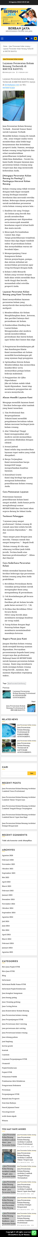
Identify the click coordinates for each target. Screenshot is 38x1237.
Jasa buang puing (9, 997)
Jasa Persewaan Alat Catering (14, 1024)
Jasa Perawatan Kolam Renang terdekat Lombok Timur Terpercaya (25, 1156)
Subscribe (35, 38)
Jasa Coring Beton (9, 1006)
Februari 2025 (8, 891)
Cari (5, 767)
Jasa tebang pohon (10, 1037)
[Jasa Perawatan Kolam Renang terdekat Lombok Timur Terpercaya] (9, 1156)
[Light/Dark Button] (27, 38)
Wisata (5, 1120)
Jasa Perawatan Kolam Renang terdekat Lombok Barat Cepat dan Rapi (26, 1187)
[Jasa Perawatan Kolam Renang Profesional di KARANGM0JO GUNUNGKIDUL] (9, 730)
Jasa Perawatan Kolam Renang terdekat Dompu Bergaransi (24, 1203)
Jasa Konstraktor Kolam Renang (15, 1011)
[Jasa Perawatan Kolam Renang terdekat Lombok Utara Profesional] (9, 1140)
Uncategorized (8, 1112)
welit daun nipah (9, 1116)
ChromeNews (13, 1234)
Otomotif (6, 1063)
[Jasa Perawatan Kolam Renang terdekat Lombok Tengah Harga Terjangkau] (9, 1172)
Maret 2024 (6, 939)
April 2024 (6, 934)
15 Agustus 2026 (24, 1147)
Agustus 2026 (7, 855)
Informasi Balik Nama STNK (14, 984)
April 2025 (6, 882)
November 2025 (8, 864)
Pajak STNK (7, 1072)
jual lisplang (7, 1041)
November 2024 (8, 904)
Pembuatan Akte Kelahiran (13, 1081)
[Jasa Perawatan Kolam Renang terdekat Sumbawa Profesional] (9, 1219)
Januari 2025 (7, 895)
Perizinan (6, 1090)
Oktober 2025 (7, 869)
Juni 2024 (6, 926)
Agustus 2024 (7, 917)
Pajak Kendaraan (9, 1068)
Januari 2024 (7, 948)
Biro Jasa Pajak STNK (11, 967)
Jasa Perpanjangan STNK (12, 1019)
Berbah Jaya (19, 28)
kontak (5, 1050)
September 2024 (8, 912)
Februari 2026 (8, 860)
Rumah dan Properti (10, 1099)
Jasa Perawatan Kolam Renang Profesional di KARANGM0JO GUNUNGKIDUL (23, 732)
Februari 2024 (8, 943)
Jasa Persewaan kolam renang (12, 59)
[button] (2, 38)
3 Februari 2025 (23, 72)
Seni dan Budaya (9, 1103)
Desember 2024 (8, 899)
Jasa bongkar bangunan (12, 993)
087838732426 (9, 87)
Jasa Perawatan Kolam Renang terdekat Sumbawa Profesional (25, 1219)
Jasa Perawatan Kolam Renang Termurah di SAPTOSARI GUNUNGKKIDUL (24, 747)
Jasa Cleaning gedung (11, 1002)
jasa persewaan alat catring (14, 1028)
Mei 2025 (5, 877)
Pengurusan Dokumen (11, 1085)
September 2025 (8, 873)
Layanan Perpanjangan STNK (14, 1059)
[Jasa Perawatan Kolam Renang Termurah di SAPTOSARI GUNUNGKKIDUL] (9, 746)
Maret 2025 (6, 886)
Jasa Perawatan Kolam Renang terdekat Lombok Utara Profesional (25, 1140)
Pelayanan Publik (9, 1077)
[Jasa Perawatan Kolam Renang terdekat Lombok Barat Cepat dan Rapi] (9, 1187)
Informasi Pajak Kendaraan (14, 989)
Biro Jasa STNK (8, 971)
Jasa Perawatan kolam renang (14, 1015)
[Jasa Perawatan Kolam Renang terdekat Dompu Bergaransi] (9, 1203)
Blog (4, 975)
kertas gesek (7, 1046)
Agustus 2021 (7, 952)
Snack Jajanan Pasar (10, 1107)
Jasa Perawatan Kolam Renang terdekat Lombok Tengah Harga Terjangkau (24, 1173)
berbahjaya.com (9, 72)
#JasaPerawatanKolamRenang (16, 683)
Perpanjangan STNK (10, 1094)
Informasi (6, 980)
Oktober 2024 (7, 908)
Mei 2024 (5, 930)
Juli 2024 (5, 921)
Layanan (5, 1055)
